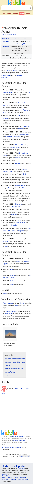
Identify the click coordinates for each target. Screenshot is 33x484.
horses (20, 129)
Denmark (27, 126)
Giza (6, 246)
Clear (26, 7)
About (16, 477)
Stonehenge (12, 231)
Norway (22, 303)
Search (30, 8)
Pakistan (26, 110)
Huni (11, 269)
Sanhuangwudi (20, 223)
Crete (18, 116)
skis (16, 305)
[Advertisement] (16, 20)
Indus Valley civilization (13, 137)
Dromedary (9, 313)
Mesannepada (20, 185)
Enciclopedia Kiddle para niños (19, 479)
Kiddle (3, 477)
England (21, 231)
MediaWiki (5, 476)
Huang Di (14, 225)
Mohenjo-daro (24, 134)
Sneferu (18, 158)
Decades (6, 46)
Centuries (6, 41)
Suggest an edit (24, 456)
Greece (15, 70)
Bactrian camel (11, 311)
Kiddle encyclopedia (18, 436)
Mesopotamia (7, 92)
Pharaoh (18, 145)
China (19, 220)
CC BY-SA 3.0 (21, 469)
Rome (9, 70)
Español (28, 13)
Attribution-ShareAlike (20, 440)
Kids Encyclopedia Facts (9, 34)
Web (4, 13)
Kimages (15, 13)
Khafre (17, 163)
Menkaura (18, 204)
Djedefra (12, 281)
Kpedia (22, 13)
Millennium (5, 39)
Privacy (22, 477)
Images (9, 13)
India (4, 112)
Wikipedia (4, 474)
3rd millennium (20, 39)
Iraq (29, 92)
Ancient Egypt (6, 75)
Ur (8, 188)
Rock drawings (8, 303)
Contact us (5, 479)
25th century (20, 44)
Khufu (23, 145)
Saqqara (14, 214)
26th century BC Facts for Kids (11, 447)
